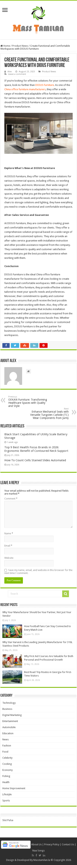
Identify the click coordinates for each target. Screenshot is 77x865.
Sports (6, 800)
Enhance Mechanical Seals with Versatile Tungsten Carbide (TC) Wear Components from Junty (49, 413)
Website (8, 557)
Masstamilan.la (41, 860)
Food (5, 751)
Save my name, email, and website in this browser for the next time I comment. (38, 572)
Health (5, 782)
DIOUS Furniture (44, 85)
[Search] (65, 593)
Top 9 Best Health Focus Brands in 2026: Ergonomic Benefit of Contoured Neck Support (36, 449)
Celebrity (7, 757)
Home (6, 45)
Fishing (6, 776)
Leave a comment (17, 74)
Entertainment (10, 721)
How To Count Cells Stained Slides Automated (35, 460)
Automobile (9, 727)
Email (8, 545)
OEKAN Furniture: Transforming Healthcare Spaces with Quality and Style (27, 401)
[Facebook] (36, 855)
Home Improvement (13, 788)
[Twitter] (40, 855)
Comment (10, 498)
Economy (7, 769)
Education (7, 733)
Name (8, 533)
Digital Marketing (12, 715)
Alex (10, 71)
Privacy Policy (51, 844)
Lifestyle (7, 794)
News (5, 739)
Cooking (7, 763)
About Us (36, 844)
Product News (20, 45)
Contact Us (68, 844)
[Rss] (32, 855)
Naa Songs (38, 850)
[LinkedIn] (44, 855)
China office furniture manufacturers (25, 89)
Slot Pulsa (7, 820)
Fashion (6, 745)
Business (7, 708)
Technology (9, 702)
